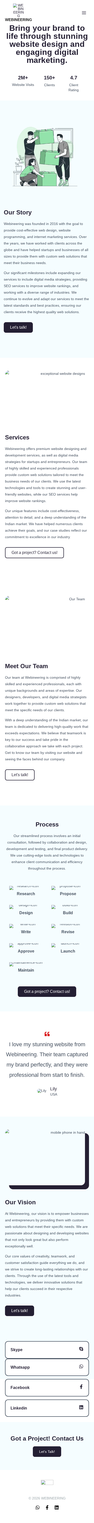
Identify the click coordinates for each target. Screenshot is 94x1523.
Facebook (20, 1387)
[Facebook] (81, 1386)
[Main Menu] (84, 13)
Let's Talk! (47, 1452)
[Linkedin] (81, 1407)
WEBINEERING (18, 20)
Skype (17, 1350)
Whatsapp (20, 1367)
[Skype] (81, 1349)
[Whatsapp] (81, 1366)
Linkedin (19, 1408)
